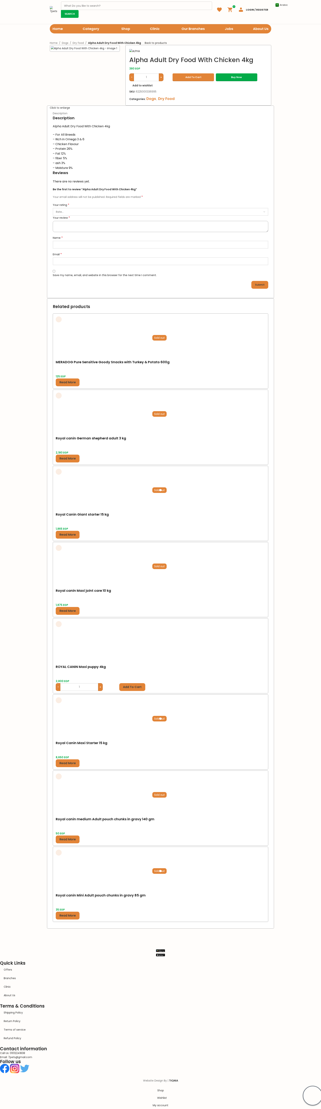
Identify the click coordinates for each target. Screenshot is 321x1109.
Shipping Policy (13, 1012)
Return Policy (12, 1021)
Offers (8, 970)
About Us (9, 995)
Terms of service (15, 1030)
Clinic (7, 987)
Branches (10, 978)
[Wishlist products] (219, 9)
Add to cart (193, 77)
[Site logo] (53, 9)
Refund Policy (12, 1038)
